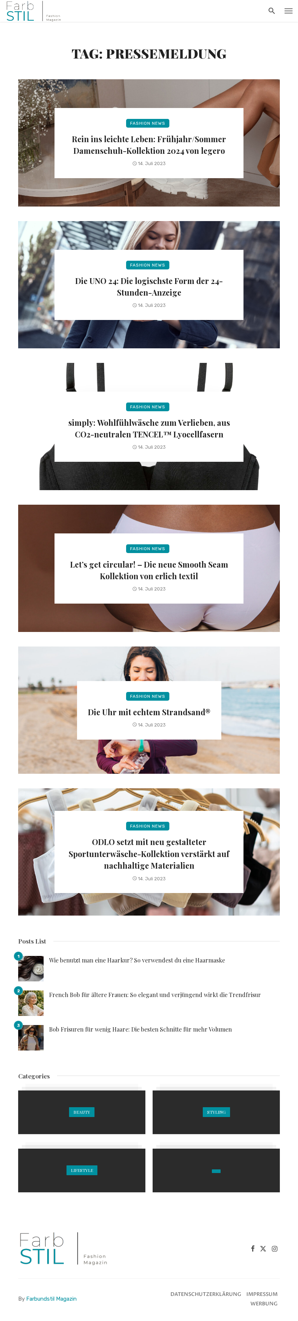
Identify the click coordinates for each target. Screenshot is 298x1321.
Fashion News (147, 123)
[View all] (81, 1112)
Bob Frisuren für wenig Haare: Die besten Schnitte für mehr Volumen (140, 1029)
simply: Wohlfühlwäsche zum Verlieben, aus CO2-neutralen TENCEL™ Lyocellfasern (149, 428)
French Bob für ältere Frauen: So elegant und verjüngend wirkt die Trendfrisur (155, 994)
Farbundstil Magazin (51, 1299)
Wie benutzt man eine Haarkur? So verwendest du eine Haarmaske (137, 960)
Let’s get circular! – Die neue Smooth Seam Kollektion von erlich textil (149, 570)
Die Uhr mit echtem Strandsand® (149, 712)
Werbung (264, 1303)
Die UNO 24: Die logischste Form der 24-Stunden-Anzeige (149, 286)
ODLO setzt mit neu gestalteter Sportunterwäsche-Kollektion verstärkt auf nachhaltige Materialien (149, 853)
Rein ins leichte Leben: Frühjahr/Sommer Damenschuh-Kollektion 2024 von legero (149, 145)
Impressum (262, 1294)
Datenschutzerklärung (205, 1294)
